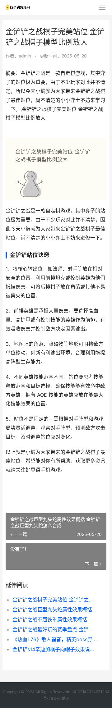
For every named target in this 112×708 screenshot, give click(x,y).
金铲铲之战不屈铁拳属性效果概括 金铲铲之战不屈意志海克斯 (54, 619)
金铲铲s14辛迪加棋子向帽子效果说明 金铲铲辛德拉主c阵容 (54, 649)
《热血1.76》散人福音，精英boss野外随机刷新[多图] (54, 639)
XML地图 (61, 698)
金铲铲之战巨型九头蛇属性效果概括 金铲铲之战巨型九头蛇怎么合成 (54, 609)
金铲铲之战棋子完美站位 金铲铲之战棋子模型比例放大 (54, 599)
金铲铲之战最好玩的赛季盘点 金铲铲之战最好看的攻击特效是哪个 (54, 629)
